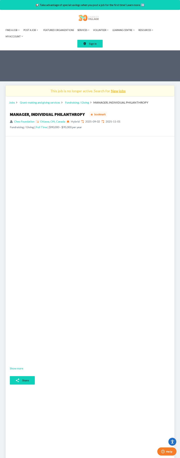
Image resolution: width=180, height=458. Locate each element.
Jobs (12, 102)
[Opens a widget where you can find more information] (166, 451)
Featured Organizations (58, 30)
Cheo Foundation (24, 121)
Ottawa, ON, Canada (52, 121)
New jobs (118, 91)
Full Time (41, 127)
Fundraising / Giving (77, 102)
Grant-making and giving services (40, 102)
